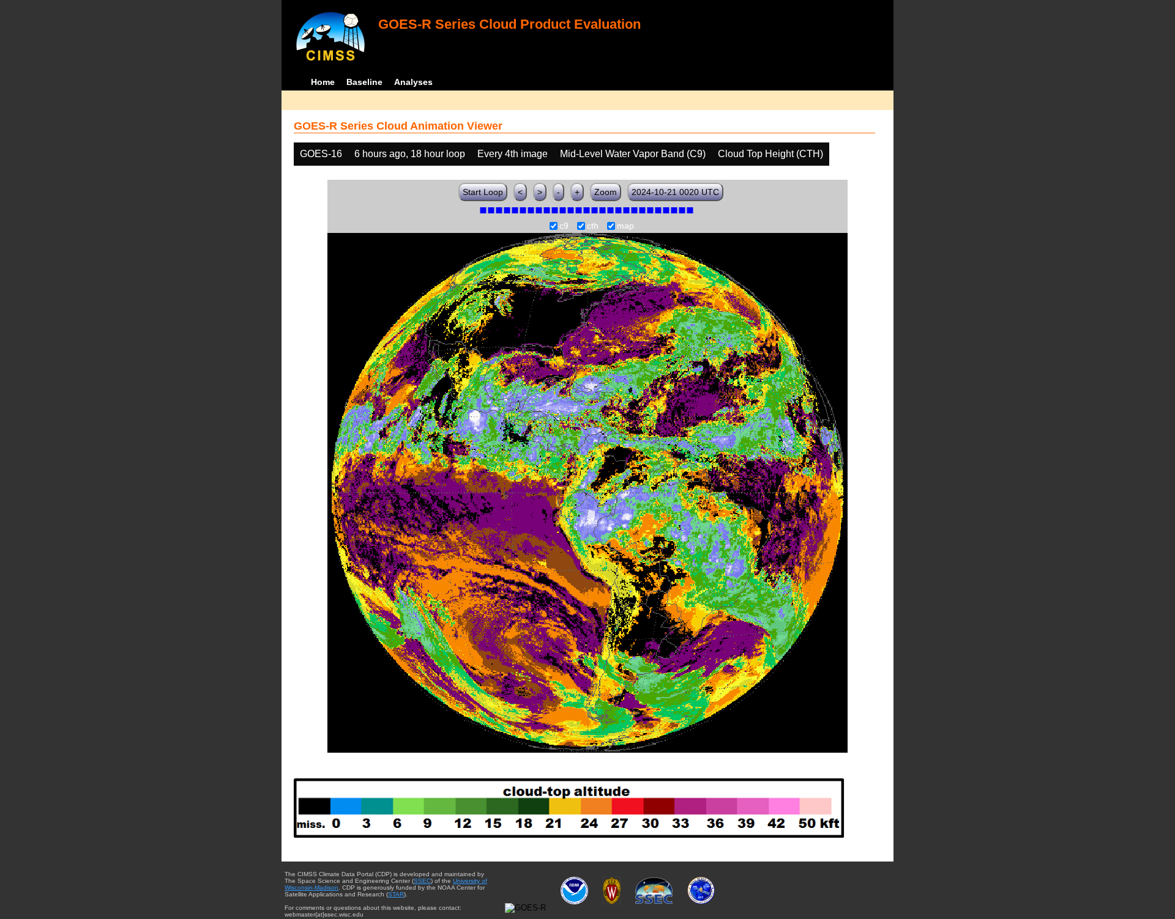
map (625, 226)
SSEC (422, 880)
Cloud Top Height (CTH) (770, 154)
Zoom (605, 192)
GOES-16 (321, 154)
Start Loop (483, 192)
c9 (564, 226)
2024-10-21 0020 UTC (675, 192)
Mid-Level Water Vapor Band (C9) (633, 154)
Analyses (413, 82)
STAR (396, 894)
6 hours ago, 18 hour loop (409, 154)
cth (593, 226)
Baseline (364, 82)
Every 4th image (512, 154)
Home (323, 82)
